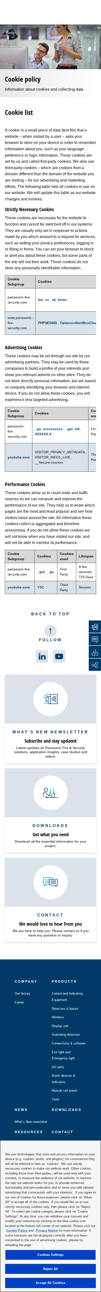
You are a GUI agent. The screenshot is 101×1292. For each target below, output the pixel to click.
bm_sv (44, 300)
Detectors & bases (65, 1008)
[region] (50, 1216)
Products (64, 981)
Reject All (50, 1269)
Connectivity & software (69, 1043)
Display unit (60, 1026)
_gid (41, 572)
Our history (22, 993)
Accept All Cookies (50, 1283)
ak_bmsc (59, 300)
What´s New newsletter (31, 1122)
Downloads (66, 1110)
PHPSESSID (48, 323)
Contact (63, 1132)
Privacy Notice (47, 1230)
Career (19, 1002)
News (21, 1110)
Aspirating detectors (66, 1034)
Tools (55, 1099)
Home (10, 33)
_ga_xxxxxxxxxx (49, 429)
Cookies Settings (50, 1255)
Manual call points (64, 1090)
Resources (29, 1132)
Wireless (58, 1017)
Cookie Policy (16, 1230)
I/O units (58, 1067)
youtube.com (19, 457)
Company (26, 981)
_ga (51, 572)
